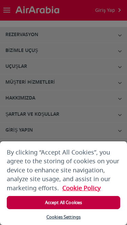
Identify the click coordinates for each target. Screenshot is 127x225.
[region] (63, 183)
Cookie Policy (81, 188)
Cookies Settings (63, 217)
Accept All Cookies (63, 202)
